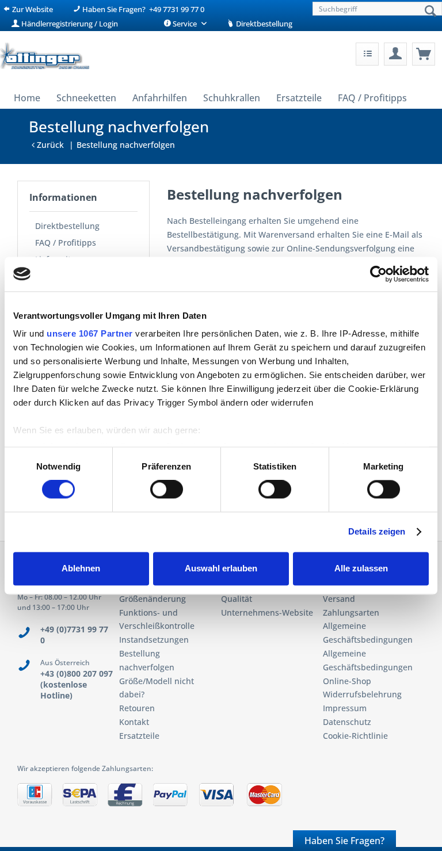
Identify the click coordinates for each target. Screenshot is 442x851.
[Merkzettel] (367, 54)
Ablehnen (81, 568)
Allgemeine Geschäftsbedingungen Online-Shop (368, 667)
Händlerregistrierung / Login (69, 23)
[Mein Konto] (395, 54)
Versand (339, 598)
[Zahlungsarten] (221, 799)
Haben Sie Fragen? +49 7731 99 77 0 (142, 9)
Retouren (137, 708)
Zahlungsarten (351, 612)
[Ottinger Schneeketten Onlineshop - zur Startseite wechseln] (44, 57)
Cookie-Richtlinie (355, 735)
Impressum (345, 708)
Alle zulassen (361, 568)
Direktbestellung (263, 23)
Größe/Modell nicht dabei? (156, 688)
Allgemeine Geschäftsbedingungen (368, 632)
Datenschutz (347, 721)
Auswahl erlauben (221, 568)
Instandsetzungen (154, 639)
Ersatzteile (139, 735)
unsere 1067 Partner (90, 333)
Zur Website (31, 9)
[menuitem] (376, 8)
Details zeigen (376, 532)
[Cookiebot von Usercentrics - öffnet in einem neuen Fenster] (378, 274)
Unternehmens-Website (267, 612)
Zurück (49, 144)
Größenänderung (152, 598)
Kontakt (134, 721)
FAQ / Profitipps (65, 242)
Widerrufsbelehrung (362, 694)
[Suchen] (430, 11)
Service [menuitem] (185, 23)
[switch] (166, 489)
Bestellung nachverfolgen (146, 660)
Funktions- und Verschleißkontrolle (157, 619)
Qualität (236, 598)
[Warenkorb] (423, 54)
